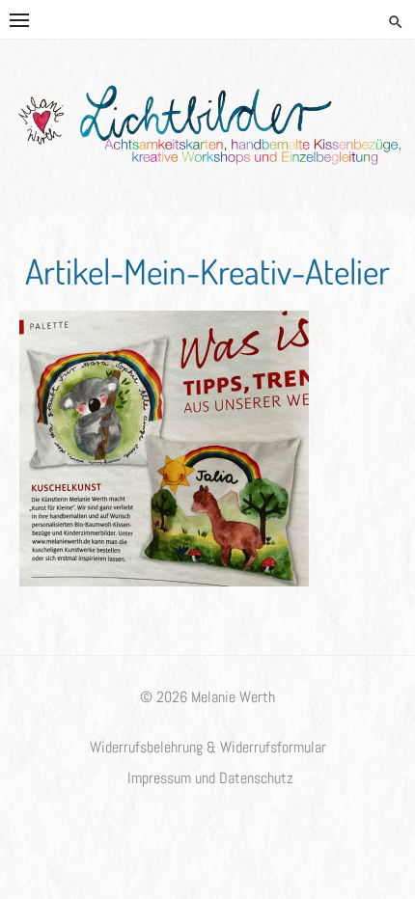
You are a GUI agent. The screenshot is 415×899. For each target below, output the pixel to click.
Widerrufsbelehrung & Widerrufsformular (208, 747)
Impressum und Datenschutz (210, 778)
